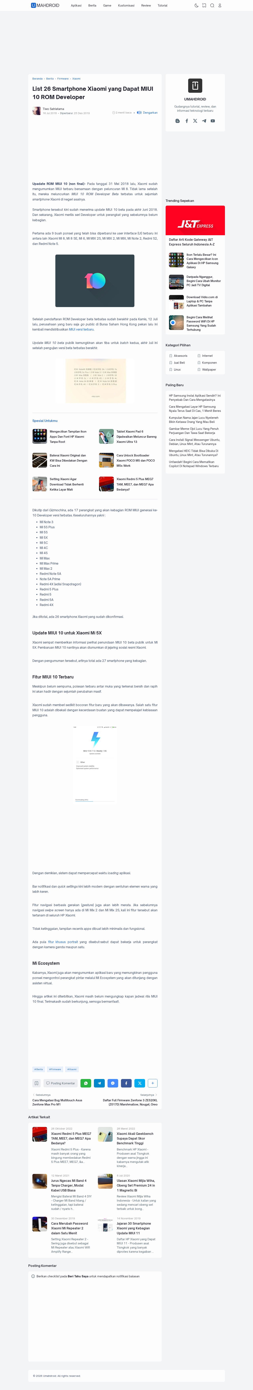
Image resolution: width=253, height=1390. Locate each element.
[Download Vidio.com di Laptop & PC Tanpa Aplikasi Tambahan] (176, 308)
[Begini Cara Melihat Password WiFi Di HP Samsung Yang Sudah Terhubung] (176, 329)
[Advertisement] (126, 42)
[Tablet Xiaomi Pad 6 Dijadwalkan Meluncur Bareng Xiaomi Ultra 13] (106, 442)
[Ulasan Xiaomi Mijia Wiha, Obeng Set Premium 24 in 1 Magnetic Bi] (105, 1187)
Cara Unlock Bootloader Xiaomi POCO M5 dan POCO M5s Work (136, 460)
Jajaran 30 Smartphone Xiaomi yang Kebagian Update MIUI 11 (134, 1228)
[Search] (212, 5)
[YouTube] (213, 122)
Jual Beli (179, 362)
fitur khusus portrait (63, 942)
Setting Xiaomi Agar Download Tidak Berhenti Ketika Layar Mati (67, 484)
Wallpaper (209, 369)
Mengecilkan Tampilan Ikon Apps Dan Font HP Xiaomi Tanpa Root (68, 437)
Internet (207, 355)
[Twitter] (139, 1083)
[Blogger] (178, 122)
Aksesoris (180, 355)
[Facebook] (126, 1083)
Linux (177, 369)
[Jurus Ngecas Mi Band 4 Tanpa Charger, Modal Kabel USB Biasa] (39, 1187)
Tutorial (162, 5)
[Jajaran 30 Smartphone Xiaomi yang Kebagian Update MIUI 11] (105, 1230)
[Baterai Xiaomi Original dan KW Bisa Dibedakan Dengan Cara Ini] (39, 466)
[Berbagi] (152, 1083)
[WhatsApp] (85, 1083)
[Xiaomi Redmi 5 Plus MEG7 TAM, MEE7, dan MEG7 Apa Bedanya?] (106, 490)
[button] (146, 112)
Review (146, 5)
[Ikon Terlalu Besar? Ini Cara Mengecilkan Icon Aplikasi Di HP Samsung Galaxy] (176, 266)
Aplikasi (76, 5)
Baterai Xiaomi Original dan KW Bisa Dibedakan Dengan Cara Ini (68, 460)
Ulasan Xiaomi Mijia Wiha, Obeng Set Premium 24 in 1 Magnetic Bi (136, 1185)
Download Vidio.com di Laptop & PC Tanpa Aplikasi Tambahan (202, 301)
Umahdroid (45, 5)
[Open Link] (220, 5)
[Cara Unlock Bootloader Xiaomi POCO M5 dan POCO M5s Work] (106, 466)
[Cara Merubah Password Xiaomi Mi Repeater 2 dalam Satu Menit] (39, 1230)
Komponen (209, 362)
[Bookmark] (36, 1084)
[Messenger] (113, 1083)
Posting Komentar (63, 1083)
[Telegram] (99, 1083)
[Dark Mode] (196, 5)
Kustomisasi (126, 5)
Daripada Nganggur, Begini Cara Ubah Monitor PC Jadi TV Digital (204, 281)
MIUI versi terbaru (81, 329)
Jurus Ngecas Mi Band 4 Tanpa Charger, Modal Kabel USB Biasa (69, 1185)
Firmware (56, 1069)
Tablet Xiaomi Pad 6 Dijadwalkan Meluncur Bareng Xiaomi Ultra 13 (137, 437)
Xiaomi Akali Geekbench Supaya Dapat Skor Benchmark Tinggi (135, 1138)
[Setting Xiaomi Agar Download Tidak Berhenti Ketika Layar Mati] (39, 490)
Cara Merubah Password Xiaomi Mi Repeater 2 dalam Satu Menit (69, 1228)
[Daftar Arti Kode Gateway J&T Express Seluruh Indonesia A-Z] (195, 234)
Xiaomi (72, 1069)
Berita (92, 5)
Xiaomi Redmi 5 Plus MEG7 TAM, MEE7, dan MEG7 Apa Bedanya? (135, 484)
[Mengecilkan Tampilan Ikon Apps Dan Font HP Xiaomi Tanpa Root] (39, 442)
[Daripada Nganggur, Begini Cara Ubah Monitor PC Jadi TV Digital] (176, 288)
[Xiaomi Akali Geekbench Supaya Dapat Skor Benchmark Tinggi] (105, 1140)
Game (107, 5)
